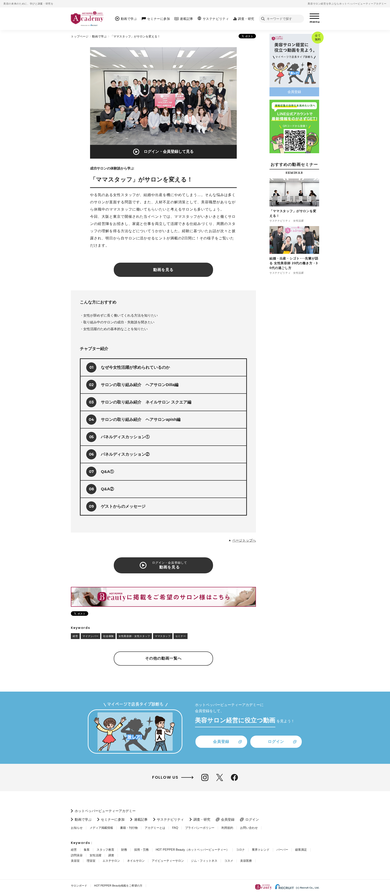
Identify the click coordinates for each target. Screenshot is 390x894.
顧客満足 (301, 849)
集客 (87, 849)
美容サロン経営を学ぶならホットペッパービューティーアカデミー (347, 3)
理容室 (91, 860)
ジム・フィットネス (204, 860)
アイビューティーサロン (168, 860)
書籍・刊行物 (129, 827)
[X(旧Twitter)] (219, 777)
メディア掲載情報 (101, 827)
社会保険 (108, 636)
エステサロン (111, 860)
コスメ (228, 860)
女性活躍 (95, 855)
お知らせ (77, 827)
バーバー (282, 849)
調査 (111, 855)
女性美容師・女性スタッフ (134, 636)
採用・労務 (141, 849)
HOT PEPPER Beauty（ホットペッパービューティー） (192, 849)
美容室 (75, 860)
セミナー (180, 636)
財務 (124, 849)
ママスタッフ (163, 636)
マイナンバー (90, 636)
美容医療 (246, 860)
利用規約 (227, 827)
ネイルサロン (136, 860)
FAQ (175, 827)
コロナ (240, 849)
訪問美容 (77, 855)
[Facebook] (234, 777)
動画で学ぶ (99, 36)
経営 (75, 636)
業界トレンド (260, 849)
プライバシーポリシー (199, 827)
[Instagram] (204, 777)
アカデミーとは (155, 827)
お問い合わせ (249, 827)
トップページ (79, 36)
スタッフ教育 (105, 849)
